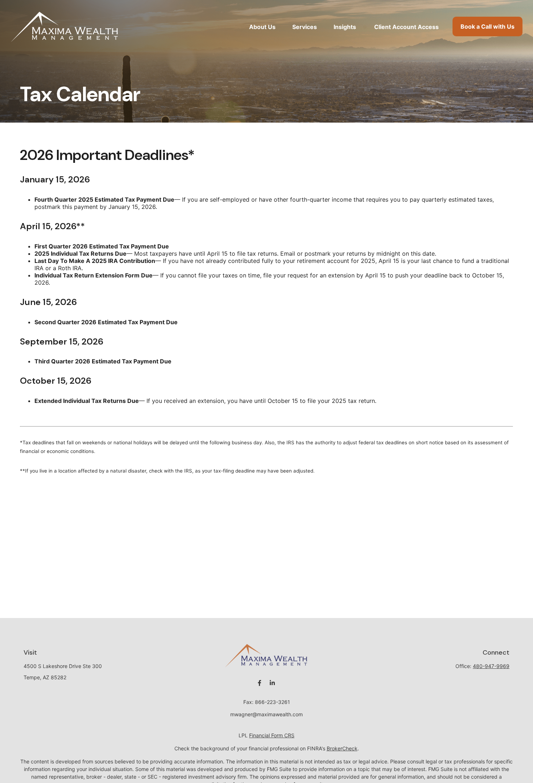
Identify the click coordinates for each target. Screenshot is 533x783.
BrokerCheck (342, 748)
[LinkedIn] (272, 683)
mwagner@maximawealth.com (266, 714)
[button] (262, 26)
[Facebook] (259, 683)
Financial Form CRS (271, 735)
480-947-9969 (491, 666)
